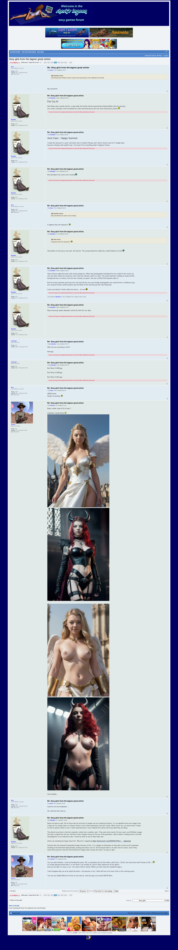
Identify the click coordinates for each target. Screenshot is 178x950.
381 (48, 62)
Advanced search (150, 55)
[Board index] (51, 25)
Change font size (166, 51)
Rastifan (52, 98)
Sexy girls (40, 52)
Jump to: (128, 900)
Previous (13, 891)
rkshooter (53, 344)
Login (166, 55)
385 (62, 62)
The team (131, 913)
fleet (51, 70)
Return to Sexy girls (16, 900)
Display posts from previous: (70, 891)
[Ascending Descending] (111, 891)
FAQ (160, 55)
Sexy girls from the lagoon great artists (30, 59)
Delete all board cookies (143, 913)
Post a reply (12, 62)
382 (52, 62)
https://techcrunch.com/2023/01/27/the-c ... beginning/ (112, 841)
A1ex (110, 932)
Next (166, 891)
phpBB (75, 932)
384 (59, 62)
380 (45, 62)
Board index (16, 52)
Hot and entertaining (29, 52)
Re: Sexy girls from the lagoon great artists (68, 67)
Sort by (91, 891)
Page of (34, 62)
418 (71, 62)
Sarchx (52, 405)
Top (167, 91)
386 (65, 62)
